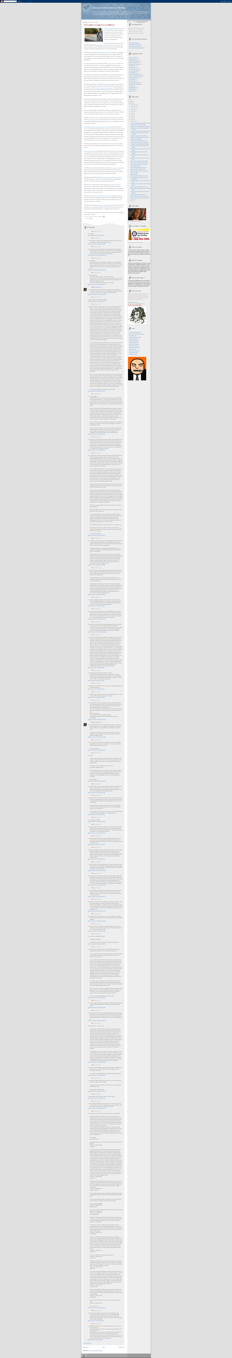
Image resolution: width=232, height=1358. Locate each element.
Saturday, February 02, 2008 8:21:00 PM (96, 301)
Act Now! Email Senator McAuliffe (137, 47)
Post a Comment (87, 1343)
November (133, 106)
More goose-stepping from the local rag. (139, 162)
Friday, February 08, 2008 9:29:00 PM (96, 688)
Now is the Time (134, 172)
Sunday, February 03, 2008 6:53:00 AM (96, 390)
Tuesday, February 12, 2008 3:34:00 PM (96, 943)
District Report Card (134, 340)
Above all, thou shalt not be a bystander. (139, 161)
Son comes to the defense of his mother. (139, 175)
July (132, 113)
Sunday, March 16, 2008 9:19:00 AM (95, 1320)
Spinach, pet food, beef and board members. (140, 126)
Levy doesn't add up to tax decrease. (138, 167)
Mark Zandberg (96, 287)
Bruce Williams (107, 84)
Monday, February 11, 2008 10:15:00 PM (96, 870)
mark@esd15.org (140, 303)
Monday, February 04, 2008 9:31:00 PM (96, 605)
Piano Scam (132, 80)
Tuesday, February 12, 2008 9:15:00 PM (96, 1108)
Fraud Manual (133, 335)
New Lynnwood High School (136, 75)
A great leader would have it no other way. (139, 142)
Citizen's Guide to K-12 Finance (137, 334)
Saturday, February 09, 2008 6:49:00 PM (96, 780)
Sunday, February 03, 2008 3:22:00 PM (96, 434)
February (133, 121)
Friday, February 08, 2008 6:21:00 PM (96, 667)
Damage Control (134, 174)
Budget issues (133, 59)
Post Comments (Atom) (96, 1350)
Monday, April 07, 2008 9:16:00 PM (95, 1339)
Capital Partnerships (134, 60)
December (133, 104)
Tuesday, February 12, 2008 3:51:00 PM (96, 997)
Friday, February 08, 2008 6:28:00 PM (96, 680)
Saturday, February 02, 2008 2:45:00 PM (96, 269)
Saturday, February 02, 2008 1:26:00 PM (96, 255)
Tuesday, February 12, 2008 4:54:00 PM (96, 1007)
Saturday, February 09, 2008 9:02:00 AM (96, 719)
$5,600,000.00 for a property (106, 52)
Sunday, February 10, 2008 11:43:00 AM (96, 792)
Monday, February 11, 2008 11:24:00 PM (96, 920)
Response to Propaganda (135, 44)
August (132, 111)
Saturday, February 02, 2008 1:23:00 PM (96, 243)
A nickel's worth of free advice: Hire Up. (139, 186)
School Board (133, 87)
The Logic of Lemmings (135, 165)
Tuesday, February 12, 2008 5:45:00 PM (96, 1020)
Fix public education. (134, 344)
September (133, 109)
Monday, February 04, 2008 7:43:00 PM (96, 564)
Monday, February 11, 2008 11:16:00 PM (96, 896)
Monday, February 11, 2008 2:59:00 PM (96, 821)
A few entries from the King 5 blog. (137, 169)
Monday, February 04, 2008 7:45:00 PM (96, 594)
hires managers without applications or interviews (112, 177)
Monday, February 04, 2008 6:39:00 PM (96, 535)
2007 (131, 201)
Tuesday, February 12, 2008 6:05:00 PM (96, 1062)
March (132, 119)
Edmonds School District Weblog (108, 8)
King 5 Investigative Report (136, 46)
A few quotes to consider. (135, 139)
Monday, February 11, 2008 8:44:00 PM (96, 858)
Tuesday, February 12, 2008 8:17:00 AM (96, 930)
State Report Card (134, 342)
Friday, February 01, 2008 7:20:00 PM (96, 235)
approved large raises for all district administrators (107, 45)
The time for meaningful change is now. (139, 140)
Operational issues (134, 77)
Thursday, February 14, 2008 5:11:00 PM (97, 1307)
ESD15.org (132, 65)
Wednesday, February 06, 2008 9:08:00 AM (97, 631)
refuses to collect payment (93, 119)
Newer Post (86, 1347)
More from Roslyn (134, 352)
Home (103, 1347)
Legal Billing (132, 72)
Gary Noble (109, 63)
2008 (131, 103)
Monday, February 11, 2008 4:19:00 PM (96, 832)
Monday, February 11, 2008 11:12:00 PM (96, 884)
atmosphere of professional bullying (105, 205)
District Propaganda (134, 42)
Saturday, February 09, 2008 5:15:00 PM (96, 749)
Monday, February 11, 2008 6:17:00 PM (96, 844)
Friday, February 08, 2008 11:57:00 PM (96, 697)
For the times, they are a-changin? (138, 124)
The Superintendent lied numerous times (104, 87)
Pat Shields (109, 74)
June (132, 114)
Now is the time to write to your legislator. (139, 170)
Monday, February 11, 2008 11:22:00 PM (96, 910)
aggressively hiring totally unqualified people (102, 195)
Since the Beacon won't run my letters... (139, 164)
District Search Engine (135, 347)
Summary (91, 218)
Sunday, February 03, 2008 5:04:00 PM (96, 450)
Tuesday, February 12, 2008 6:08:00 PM (96, 1091)
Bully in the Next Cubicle (135, 337)
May (132, 116)
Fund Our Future (134, 339)
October (133, 108)
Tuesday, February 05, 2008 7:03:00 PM (96, 618)
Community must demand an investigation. (139, 144)
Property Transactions (135, 84)
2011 (131, 99)
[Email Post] (103, 216)
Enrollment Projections (135, 64)
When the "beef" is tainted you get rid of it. (139, 196)
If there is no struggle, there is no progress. (139, 197)
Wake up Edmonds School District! (138, 194)
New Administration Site (135, 74)
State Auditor (133, 89)
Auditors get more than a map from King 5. (139, 137)
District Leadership (134, 62)
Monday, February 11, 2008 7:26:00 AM (96, 814)
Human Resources (134, 69)
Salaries (132, 86)
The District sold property (90, 151)
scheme (85, 128)
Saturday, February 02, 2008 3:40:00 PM (96, 284)
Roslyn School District (135, 350)
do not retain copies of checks (117, 167)
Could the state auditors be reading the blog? (140, 123)
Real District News (134, 345)
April (132, 118)
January (133, 199)
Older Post (121, 1347)
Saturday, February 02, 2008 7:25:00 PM (96, 294)
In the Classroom (134, 70)
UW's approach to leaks (135, 332)
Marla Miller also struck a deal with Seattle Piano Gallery (97, 126)
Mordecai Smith (133, 354)
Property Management (135, 82)
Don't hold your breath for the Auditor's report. (140, 131)
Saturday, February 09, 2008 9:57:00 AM (96, 736)
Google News (133, 349)
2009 (131, 101)
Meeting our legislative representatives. (139, 135)
